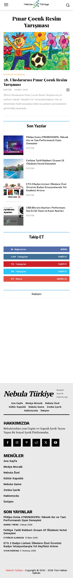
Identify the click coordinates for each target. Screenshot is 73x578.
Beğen (64, 249)
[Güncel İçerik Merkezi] (36, 4)
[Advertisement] (36, 339)
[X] (46, 443)
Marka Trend (11, 524)
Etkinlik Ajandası (14, 74)
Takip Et (62, 256)
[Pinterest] (26, 443)
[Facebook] (7, 443)
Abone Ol (62, 278)
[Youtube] (55, 443)
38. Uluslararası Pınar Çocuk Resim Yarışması (35, 82)
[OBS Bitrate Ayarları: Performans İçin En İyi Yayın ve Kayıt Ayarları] (13, 216)
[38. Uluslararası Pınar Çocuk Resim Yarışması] (36, 51)
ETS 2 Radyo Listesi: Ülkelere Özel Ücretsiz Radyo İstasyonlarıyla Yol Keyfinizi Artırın (46, 187)
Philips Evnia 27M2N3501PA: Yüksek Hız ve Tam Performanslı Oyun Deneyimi (47, 140)
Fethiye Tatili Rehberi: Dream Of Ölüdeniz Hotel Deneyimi (45, 162)
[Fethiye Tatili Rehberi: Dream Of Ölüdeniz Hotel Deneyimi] (13, 169)
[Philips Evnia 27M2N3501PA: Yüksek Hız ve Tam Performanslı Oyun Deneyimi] (13, 145)
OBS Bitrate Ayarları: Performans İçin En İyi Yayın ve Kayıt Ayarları (45, 209)
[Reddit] (36, 443)
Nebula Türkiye (14, 570)
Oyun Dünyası (11, 550)
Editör (8, 90)
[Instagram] (17, 443)
